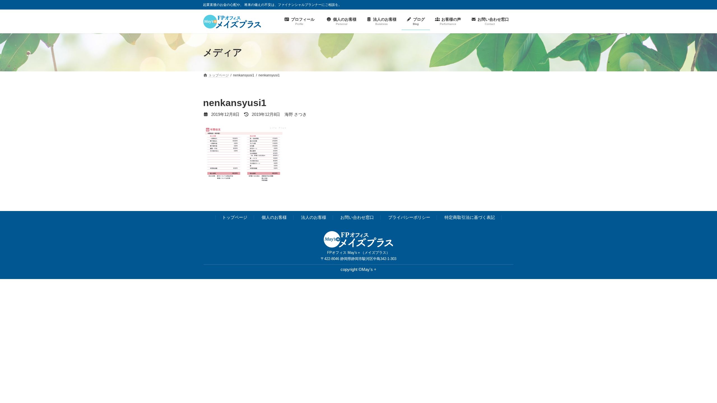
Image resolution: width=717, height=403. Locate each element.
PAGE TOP (696, 385)
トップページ (234, 217)
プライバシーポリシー (409, 217)
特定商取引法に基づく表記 (469, 217)
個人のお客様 (274, 217)
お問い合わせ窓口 (357, 217)
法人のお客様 (313, 217)
